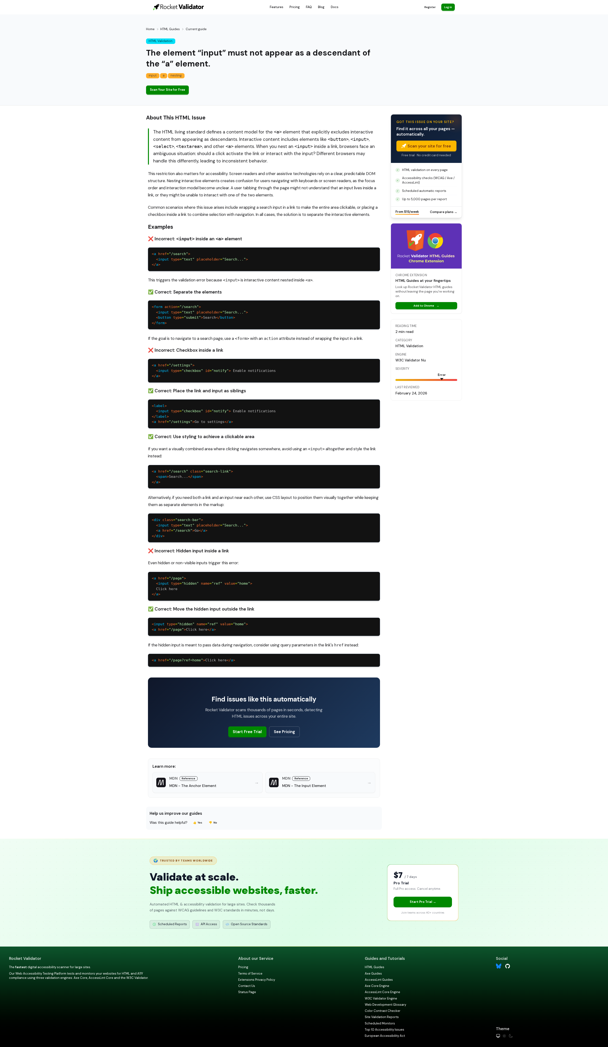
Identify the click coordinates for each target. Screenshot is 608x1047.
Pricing (295, 7)
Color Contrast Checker (382, 1011)
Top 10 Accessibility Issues (384, 1030)
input (153, 75)
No (213, 822)
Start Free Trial (247, 731)
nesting (176, 75)
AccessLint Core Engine (382, 992)
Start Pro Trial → (423, 902)
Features (276, 7)
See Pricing (284, 731)
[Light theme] (504, 1036)
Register (430, 7)
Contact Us (246, 986)
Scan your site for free (429, 146)
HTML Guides (170, 29)
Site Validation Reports (382, 1017)
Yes (197, 822)
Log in (448, 7)
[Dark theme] (510, 1036)
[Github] (507, 966)
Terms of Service (250, 973)
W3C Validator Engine (381, 998)
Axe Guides (373, 973)
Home (150, 29)
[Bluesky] (498, 966)
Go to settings (192, 422)
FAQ (309, 7)
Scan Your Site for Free (167, 90)
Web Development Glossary (385, 1005)
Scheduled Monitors (380, 1023)
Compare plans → (443, 212)
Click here (184, 629)
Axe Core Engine (377, 986)
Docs (334, 7)
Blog (321, 7)
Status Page (247, 992)
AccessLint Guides (379, 980)
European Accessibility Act (385, 1036)
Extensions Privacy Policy (256, 980)
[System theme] (498, 1036)
